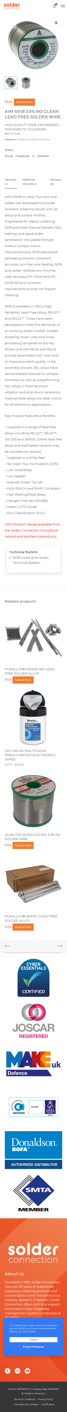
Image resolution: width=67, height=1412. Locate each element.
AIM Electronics (24, 139)
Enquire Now (24, 102)
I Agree (33, 1339)
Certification (48, 1404)
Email (9, 156)
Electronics (37, 139)
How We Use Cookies (26, 1404)
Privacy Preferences (33, 1347)
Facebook (22, 156)
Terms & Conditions (24, 1399)
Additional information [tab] (29, 182)
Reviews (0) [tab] (55, 182)
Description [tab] (10, 182)
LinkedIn (43, 156)
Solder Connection (46, 1282)
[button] (56, 23)
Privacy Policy (45, 1399)
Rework (46, 139)
